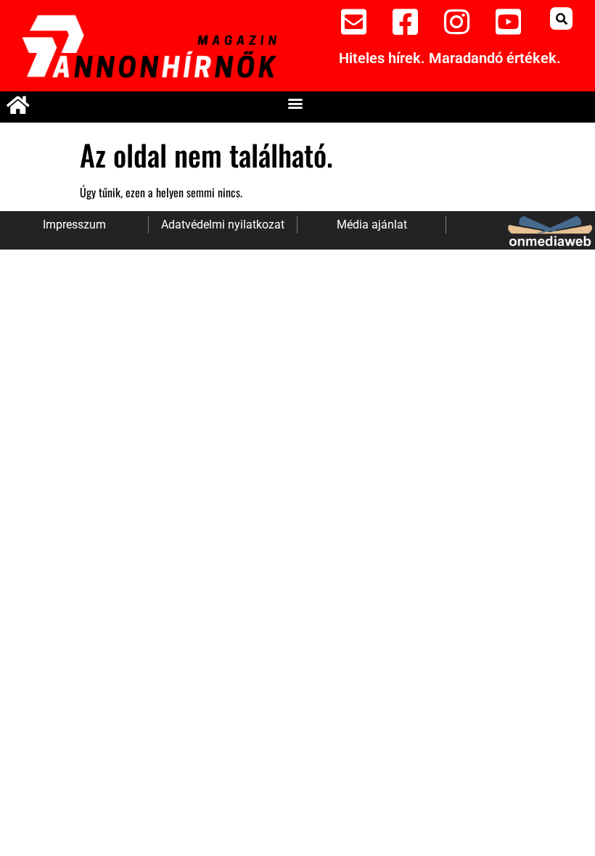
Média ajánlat (372, 224)
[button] (561, 18)
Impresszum (74, 224)
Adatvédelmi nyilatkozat (222, 224)
